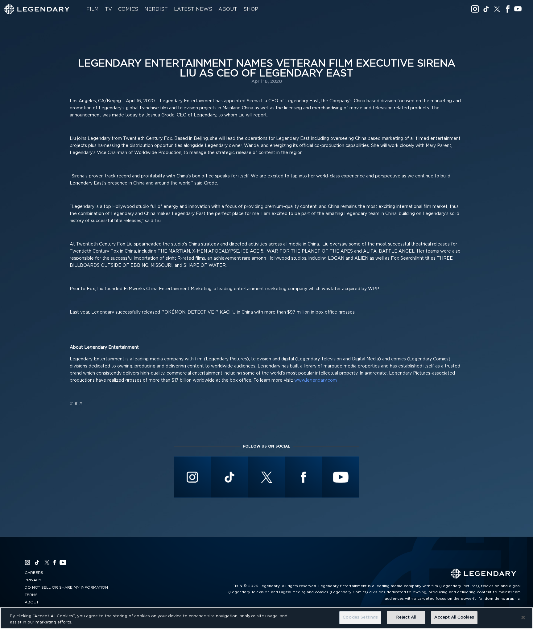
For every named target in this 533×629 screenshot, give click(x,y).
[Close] (523, 617)
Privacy (33, 580)
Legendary (37, 9)
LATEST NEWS (193, 9)
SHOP (250, 9)
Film (92, 9)
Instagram (475, 9)
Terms (31, 595)
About (227, 9)
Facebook (507, 9)
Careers (34, 572)
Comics (128, 9)
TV (108, 9)
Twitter (497, 9)
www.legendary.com (315, 380)
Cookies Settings (360, 617)
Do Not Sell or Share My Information (66, 587)
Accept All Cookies (454, 617)
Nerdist (156, 9)
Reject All (406, 617)
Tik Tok (486, 9)
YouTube (518, 9)
